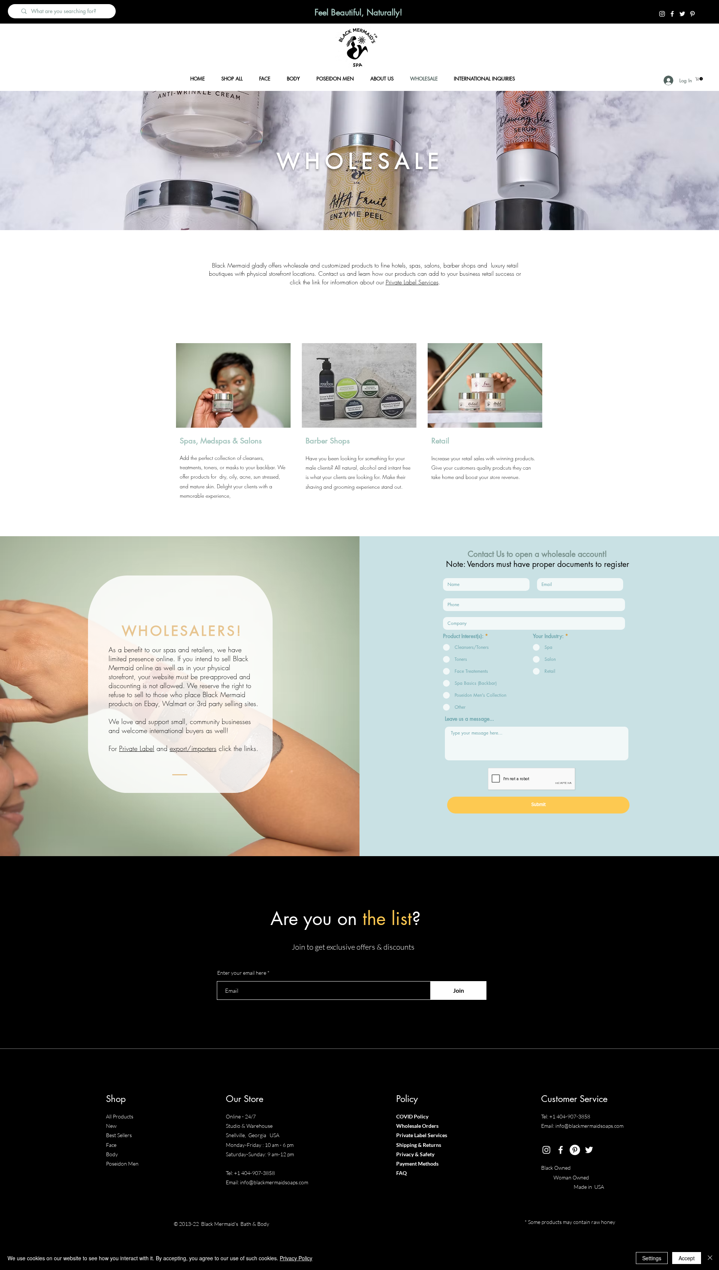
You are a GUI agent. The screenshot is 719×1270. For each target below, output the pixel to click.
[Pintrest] (692, 14)
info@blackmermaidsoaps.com (274, 1182)
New (111, 1126)
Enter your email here (241, 973)
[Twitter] (682, 14)
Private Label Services (412, 282)
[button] (699, 78)
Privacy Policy (296, 1258)
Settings (651, 1258)
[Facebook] (672, 14)
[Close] (710, 1258)
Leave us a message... (469, 718)
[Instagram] (662, 14)
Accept (687, 1258)
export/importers (193, 748)
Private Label (136, 748)
